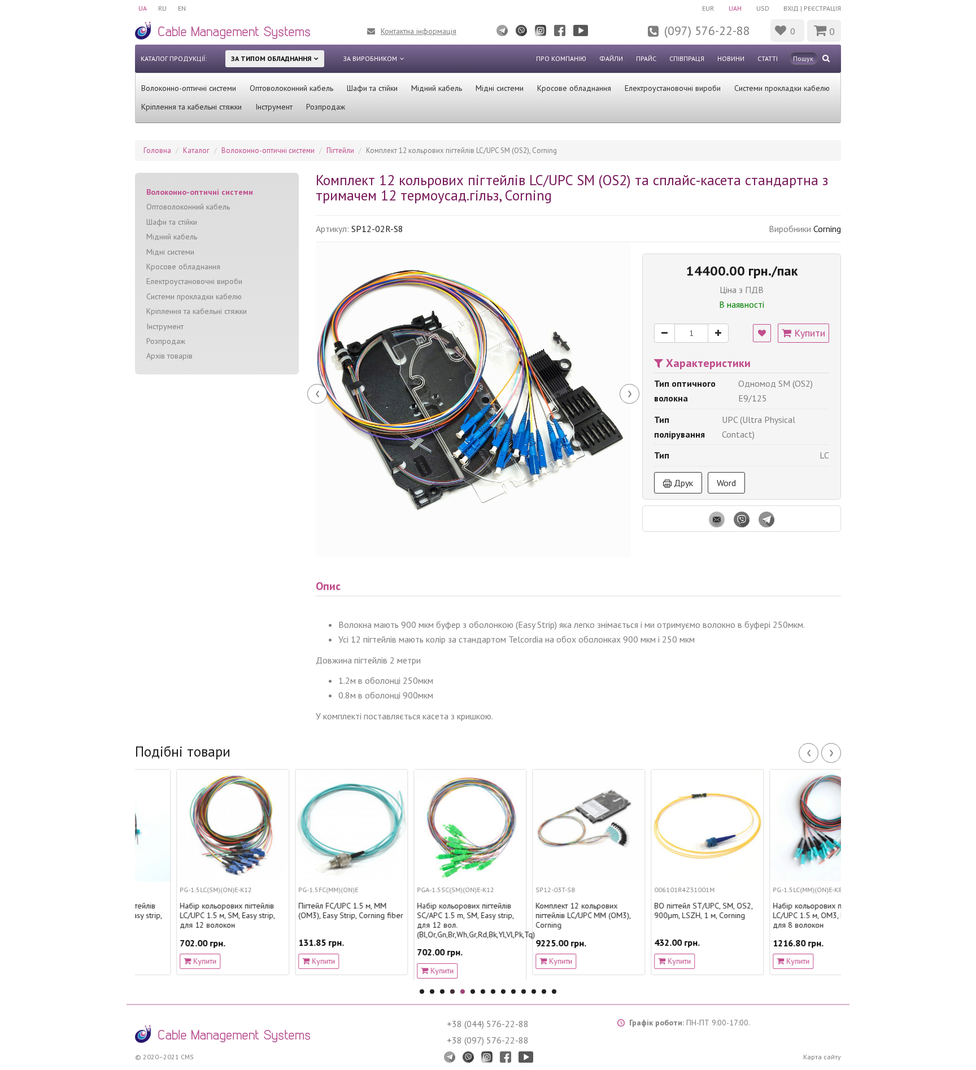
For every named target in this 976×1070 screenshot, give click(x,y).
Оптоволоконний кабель (291, 88)
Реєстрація (822, 8)
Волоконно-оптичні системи (188, 88)
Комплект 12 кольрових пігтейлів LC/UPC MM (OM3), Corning (541, 915)
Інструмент (274, 107)
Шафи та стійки (372, 88)
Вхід (791, 8)
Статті (767, 58)
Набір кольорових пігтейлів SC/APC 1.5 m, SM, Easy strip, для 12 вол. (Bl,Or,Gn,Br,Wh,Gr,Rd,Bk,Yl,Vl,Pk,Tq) (429, 920)
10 (513, 991)
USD (762, 8)
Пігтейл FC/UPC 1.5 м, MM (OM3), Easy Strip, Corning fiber (309, 910)
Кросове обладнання (574, 88)
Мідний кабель (436, 88)
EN (182, 8)
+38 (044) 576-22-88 (488, 1023)
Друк (682, 482)
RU (162, 8)
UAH (735, 8)
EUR (708, 8)
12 (533, 991)
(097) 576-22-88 (707, 30)
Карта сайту (822, 1056)
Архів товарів (169, 356)
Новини (730, 58)
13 (544, 991)
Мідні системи (500, 88)
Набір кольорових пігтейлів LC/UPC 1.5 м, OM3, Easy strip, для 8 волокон (781, 915)
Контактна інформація (418, 31)
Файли (611, 58)
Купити (808, 332)
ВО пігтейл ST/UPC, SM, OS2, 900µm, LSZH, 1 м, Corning (662, 910)
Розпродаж (325, 107)
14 (554, 991)
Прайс (646, 58)
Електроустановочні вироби (673, 88)
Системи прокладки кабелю (782, 88)
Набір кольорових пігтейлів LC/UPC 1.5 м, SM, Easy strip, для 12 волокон (185, 915)
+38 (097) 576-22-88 (488, 1040)
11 (523, 991)
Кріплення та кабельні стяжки (191, 107)
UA (142, 8)
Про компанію (561, 58)
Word (726, 482)
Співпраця (686, 58)
